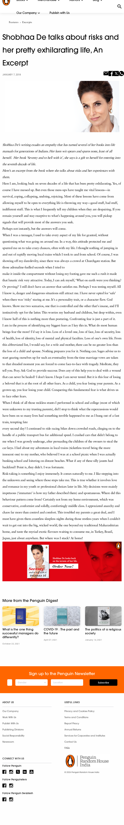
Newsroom (8, 741)
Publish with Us (60, 13)
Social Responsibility (13, 735)
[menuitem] (26, 12)
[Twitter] (116, 73)
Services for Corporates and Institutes (84, 735)
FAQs (67, 747)
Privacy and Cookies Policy (79, 711)
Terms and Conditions (76, 717)
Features (13, 22)
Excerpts (27, 22)
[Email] (105, 73)
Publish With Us (10, 723)
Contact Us (70, 741)
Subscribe (103, 682)
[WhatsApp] (121, 73)
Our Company (26, 13)
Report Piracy (71, 723)
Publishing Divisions (13, 729)
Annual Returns (72, 729)
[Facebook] (111, 73)
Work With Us (9, 717)
